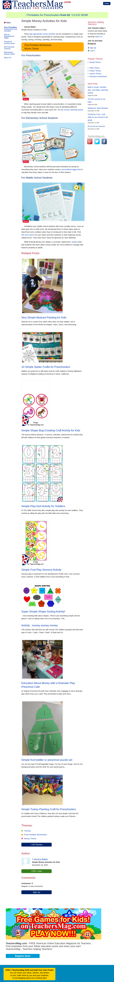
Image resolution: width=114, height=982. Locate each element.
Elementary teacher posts (9, 53)
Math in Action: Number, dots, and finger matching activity (98, 90)
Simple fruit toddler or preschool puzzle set (46, 759)
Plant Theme (95, 68)
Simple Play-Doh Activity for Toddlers (43, 506)
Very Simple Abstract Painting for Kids (43, 317)
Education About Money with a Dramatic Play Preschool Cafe (48, 685)
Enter (106, 3)
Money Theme (31, 48)
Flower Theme (95, 71)
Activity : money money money (39, 625)
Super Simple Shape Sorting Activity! (43, 611)
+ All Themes (36, 844)
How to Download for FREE (9, 36)
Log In (92, 51)
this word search (27, 235)
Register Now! (22, 956)
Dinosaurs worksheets (98, 76)
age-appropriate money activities (42, 34)
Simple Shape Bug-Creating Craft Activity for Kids (50, 430)
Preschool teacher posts (9, 42)
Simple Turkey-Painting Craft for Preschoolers (48, 809)
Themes (27, 831)
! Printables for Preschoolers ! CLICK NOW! (57, 15)
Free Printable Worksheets (37, 45)
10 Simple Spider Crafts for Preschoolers (45, 366)
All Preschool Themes (9, 48)
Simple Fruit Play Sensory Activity (41, 569)
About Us (7, 58)
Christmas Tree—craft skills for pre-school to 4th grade (98, 117)
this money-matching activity (72, 110)
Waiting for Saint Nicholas (98, 108)
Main (8, 22)
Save (26, 99)
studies (74, 242)
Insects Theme (95, 74)
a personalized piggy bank (70, 169)
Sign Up (36, 892)
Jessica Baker (41, 859)
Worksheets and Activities (10, 29)
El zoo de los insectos (96, 126)
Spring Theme (95, 62)
